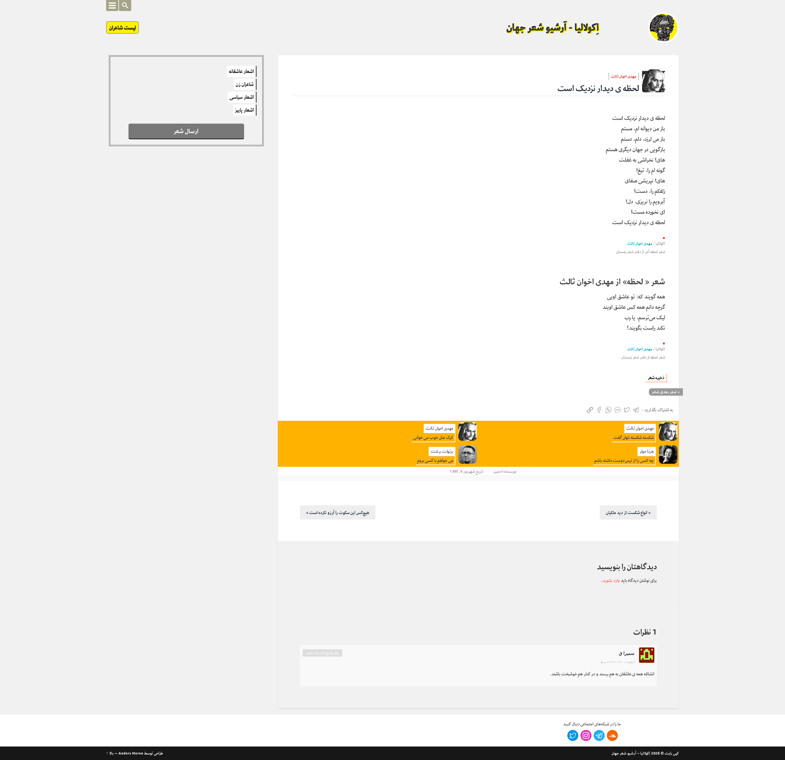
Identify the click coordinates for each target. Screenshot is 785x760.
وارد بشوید (611, 580)
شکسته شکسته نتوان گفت (634, 437)
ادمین (498, 471)
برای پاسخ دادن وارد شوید (322, 653)
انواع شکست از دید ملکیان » (628, 512)
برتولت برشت (442, 451)
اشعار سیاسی (242, 97)
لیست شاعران (122, 27)
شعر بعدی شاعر (664, 392)
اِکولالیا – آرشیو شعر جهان (631, 753)
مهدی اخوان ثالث (623, 76)
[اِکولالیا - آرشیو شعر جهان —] (663, 27)
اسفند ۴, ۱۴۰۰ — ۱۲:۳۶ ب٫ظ (617, 662)
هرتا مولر (647, 451)
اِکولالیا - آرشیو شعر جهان (553, 27)
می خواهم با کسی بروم (435, 460)
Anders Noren (130, 753)
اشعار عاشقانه (241, 71)
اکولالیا (660, 243)
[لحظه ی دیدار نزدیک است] (653, 80)
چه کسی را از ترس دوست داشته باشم (624, 460)
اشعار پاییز (244, 110)
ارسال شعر (186, 131)
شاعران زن (245, 84)
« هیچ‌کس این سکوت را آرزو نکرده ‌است (337, 512)
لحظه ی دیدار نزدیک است (598, 88)
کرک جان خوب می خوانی (433, 437)
